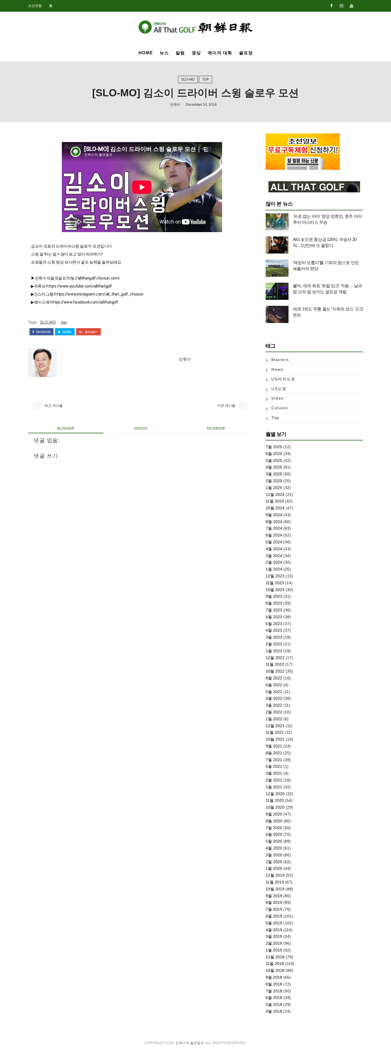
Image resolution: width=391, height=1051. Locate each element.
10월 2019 (275, 889)
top (205, 79)
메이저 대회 (220, 52)
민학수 (175, 105)
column (279, 408)
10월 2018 (275, 970)
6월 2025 (274, 453)
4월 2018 (274, 1011)
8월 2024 (274, 521)
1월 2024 (274, 569)
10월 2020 (275, 807)
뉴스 (164, 52)
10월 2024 (275, 508)
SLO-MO (188, 79)
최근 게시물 (54, 406)
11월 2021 (275, 732)
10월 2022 (275, 671)
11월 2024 (275, 501)
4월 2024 (274, 549)
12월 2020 (275, 793)
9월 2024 (274, 514)
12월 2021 (275, 725)
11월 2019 (275, 882)
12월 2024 (275, 494)
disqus (140, 428)
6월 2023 (274, 617)
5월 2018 (274, 1004)
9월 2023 (274, 596)
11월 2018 (275, 963)
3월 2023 (274, 637)
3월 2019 (274, 936)
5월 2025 (274, 460)
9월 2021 (274, 746)
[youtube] (351, 5)
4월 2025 (274, 467)
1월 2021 (274, 787)
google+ (91, 332)
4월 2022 (274, 698)
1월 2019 (274, 950)
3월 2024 (274, 555)
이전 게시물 (226, 406)
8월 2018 (274, 984)
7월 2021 (274, 759)
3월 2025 (274, 474)
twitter (67, 332)
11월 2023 (275, 583)
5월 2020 (274, 841)
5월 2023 (274, 623)
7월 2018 (274, 991)
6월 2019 (274, 916)
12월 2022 (275, 657)
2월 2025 (274, 480)
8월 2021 (274, 753)
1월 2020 (274, 868)
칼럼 (180, 52)
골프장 (246, 52)
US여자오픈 (283, 379)
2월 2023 (274, 644)
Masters (280, 359)
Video (277, 398)
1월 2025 (274, 487)
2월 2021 (274, 780)
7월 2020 (274, 827)
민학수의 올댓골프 (189, 1043)
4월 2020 (274, 848)
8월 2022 (274, 678)
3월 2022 (274, 705)
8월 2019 (274, 902)
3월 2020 (274, 855)
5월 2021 (274, 766)
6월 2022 (274, 685)
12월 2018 (275, 957)
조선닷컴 (35, 6)
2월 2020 (274, 861)
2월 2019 (274, 943)
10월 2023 (275, 589)
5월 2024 (274, 542)
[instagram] (341, 5)
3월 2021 (274, 773)
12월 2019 (275, 875)
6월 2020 (274, 834)
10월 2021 (275, 739)
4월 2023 (274, 630)
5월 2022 (274, 691)
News (277, 369)
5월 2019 (274, 923)
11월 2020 (275, 800)
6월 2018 (274, 997)
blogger (65, 428)
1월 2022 (274, 719)
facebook (43, 332)
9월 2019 (274, 896)
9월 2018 (274, 977)
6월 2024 (274, 535)
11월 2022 (275, 664)
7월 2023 (274, 610)
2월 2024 (274, 562)
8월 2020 (274, 821)
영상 (196, 52)
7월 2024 (274, 528)
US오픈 (279, 388)
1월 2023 (274, 651)
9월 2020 (274, 814)
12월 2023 (275, 576)
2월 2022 (274, 712)
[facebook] (331, 5)
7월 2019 (274, 909)
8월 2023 (274, 603)
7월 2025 (274, 446)
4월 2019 (274, 930)
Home (146, 52)
